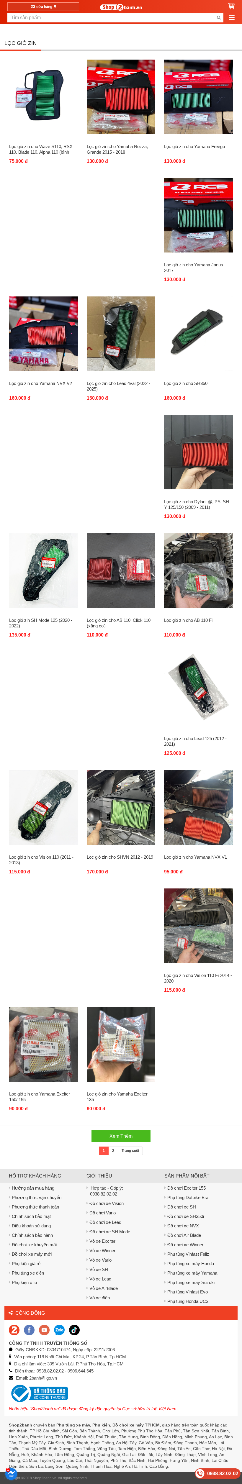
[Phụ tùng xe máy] (121, 7)
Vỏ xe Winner (102, 1250)
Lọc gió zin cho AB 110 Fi (188, 620)
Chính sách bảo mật (31, 1216)
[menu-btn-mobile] (232, 17)
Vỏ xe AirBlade (103, 1288)
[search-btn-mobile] (218, 17)
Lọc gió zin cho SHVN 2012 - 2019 (120, 857)
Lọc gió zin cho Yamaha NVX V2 (40, 383)
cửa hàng (42, 6)
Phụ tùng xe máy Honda (190, 1263)
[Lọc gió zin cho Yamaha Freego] (198, 97)
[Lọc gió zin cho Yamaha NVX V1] (198, 807)
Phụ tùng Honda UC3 (187, 1301)
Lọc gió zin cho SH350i (186, 383)
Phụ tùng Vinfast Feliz (188, 1254)
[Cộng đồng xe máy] (14, 1329)
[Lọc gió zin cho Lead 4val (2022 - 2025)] (121, 334)
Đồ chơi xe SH (181, 1206)
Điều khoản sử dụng (31, 1225)
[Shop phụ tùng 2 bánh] (29, 1329)
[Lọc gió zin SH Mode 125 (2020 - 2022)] (43, 570)
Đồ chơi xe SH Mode (109, 1231)
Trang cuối (130, 1151)
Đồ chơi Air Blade (184, 1235)
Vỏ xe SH (98, 1269)
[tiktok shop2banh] (74, 1329)
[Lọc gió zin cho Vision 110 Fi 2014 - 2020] (198, 926)
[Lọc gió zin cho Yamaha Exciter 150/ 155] (43, 1044)
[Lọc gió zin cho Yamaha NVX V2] (43, 334)
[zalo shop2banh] (59, 1329)
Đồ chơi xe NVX (183, 1225)
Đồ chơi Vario (102, 1212)
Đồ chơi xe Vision (106, 1203)
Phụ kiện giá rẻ (26, 1263)
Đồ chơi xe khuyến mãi (34, 1244)
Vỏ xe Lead (100, 1278)
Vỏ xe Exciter (102, 1241)
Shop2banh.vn (44, 1478)
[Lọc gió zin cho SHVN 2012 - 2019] (121, 807)
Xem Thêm (121, 1136)
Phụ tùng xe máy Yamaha (192, 1272)
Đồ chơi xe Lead (105, 1222)
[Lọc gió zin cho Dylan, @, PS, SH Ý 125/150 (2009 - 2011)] (198, 452)
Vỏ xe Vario (100, 1259)
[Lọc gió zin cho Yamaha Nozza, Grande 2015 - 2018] (121, 97)
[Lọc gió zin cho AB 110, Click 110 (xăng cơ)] (121, 570)
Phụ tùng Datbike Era (187, 1197)
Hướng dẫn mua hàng (33, 1188)
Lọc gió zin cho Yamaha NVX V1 (195, 857)
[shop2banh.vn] (44, 1329)
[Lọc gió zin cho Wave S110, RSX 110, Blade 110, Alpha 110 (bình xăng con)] (43, 97)
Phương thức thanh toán (35, 1206)
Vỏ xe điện (99, 1297)
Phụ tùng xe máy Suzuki (191, 1282)
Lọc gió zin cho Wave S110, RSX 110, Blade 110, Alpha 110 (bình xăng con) (41, 152)
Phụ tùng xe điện (28, 1272)
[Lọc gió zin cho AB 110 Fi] (198, 570)
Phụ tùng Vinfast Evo (187, 1291)
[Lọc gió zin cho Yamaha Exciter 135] (121, 1044)
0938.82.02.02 (103, 1193)
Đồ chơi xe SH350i (185, 1216)
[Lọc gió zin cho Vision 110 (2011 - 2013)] (43, 807)
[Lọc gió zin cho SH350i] (198, 334)
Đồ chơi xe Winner (185, 1244)
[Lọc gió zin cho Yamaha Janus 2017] (198, 215)
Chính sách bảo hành (32, 1235)
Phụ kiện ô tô (24, 1282)
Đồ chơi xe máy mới (32, 1254)
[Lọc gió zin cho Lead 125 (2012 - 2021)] (198, 689)
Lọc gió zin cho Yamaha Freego (194, 146)
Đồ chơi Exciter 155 (186, 1188)
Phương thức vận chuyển (36, 1197)
